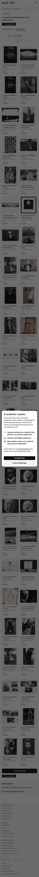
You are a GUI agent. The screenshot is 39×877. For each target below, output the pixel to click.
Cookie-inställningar (19, 463)
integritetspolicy (24, 449)
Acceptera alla (19, 458)
